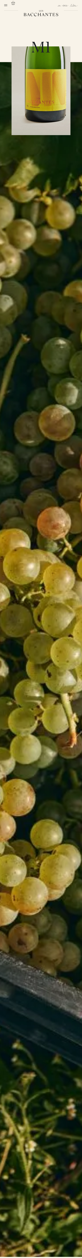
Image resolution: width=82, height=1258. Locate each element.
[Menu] (6, 5)
